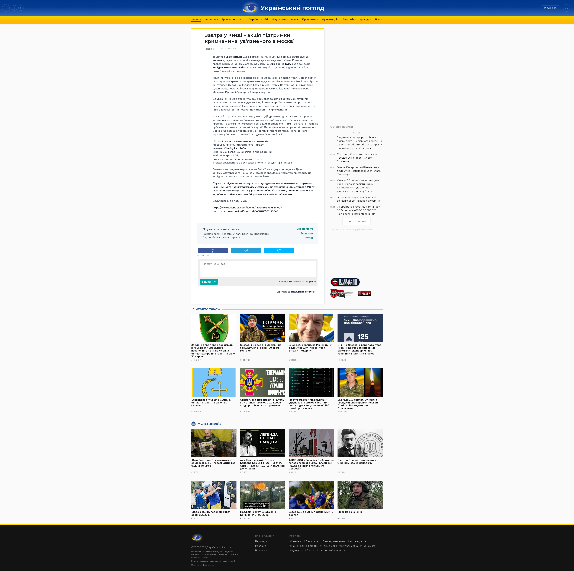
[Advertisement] (356, 253)
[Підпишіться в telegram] (246, 250)
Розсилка (261, 550)
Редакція (261, 541)
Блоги (379, 19)
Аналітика (211, 19)
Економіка (349, 19)
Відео (195, 472)
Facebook (307, 233)
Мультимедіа (330, 19)
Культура (365, 19)
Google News (304, 228)
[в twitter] (21, 8)
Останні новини (341, 126)
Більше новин (356, 221)
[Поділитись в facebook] (213, 250)
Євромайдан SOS (237, 56)
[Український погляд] (197, 537)
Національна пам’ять (285, 19)
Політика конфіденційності (203, 565)
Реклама (260, 546)
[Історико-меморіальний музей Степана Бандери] (370, 293)
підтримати (552, 8)
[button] (6, 8)
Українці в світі (258, 19)
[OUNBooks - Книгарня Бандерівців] (356, 282)
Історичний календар (332, 550)
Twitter (308, 238)
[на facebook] (14, 8)
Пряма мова (310, 19)
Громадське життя (233, 19)
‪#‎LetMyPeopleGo (235, 148)
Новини (196, 19)
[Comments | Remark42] (257, 277)
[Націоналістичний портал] (342, 293)
